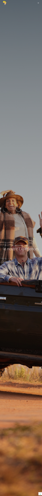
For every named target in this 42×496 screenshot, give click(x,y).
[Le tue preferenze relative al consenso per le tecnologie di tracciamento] (40, 494)
